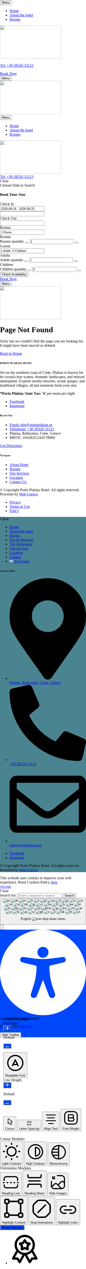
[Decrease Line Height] (7, 1102)
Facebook (17, 401)
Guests (5, 246)
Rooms (5, 228)
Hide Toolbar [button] (10, 1035)
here (54, 882)
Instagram (17, 406)
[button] (8, 74)
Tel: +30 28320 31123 (16, 65)
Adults (5, 255)
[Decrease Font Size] (7, 1045)
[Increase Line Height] (7, 1085)
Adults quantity (11, 260)
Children (6, 265)
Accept (5, 886)
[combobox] (43, 911)
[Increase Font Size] (7, 1029)
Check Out (8, 218)
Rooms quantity (12, 241)
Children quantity (13, 269)
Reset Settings (12, 1227)
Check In (7, 204)
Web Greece (28, 494)
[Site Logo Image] (30, 57)
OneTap (25, 1026)
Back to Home (11, 353)
